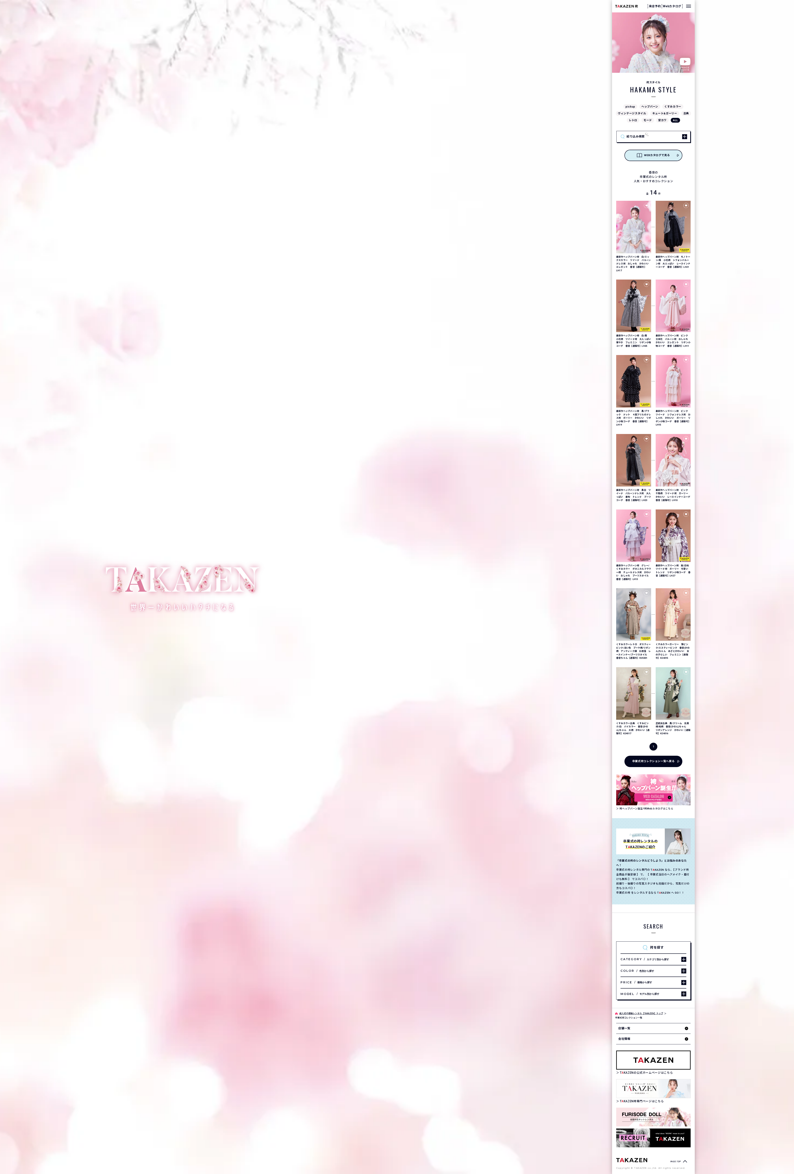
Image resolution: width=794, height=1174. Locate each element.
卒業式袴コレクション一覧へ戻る (653, 761)
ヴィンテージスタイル (632, 113)
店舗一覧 (624, 1028)
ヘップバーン (649, 106)
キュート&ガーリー (664, 113)
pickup (630, 106)
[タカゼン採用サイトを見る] (653, 1138)
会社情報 (624, 1038)
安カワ (662, 120)
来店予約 (655, 6)
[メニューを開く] (688, 6)
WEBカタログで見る (657, 155)
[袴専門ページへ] (631, 1159)
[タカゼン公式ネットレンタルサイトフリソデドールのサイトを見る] (653, 1117)
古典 (686, 113)
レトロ (633, 120)
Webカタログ (672, 6)
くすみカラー (672, 106)
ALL (675, 120)
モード (647, 120)
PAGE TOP (675, 1161)
